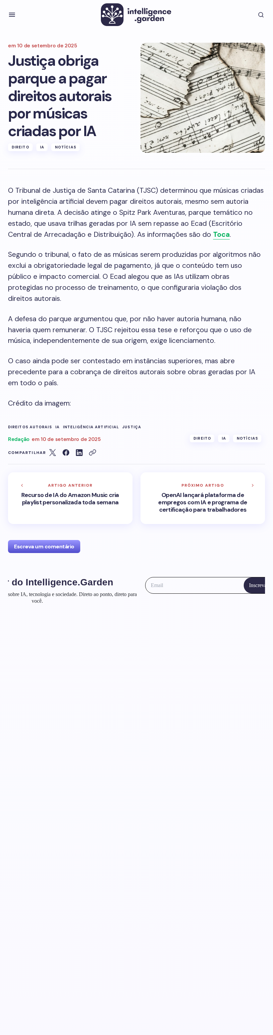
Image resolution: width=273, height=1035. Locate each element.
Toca (221, 234)
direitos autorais (30, 427)
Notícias (65, 147)
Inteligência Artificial (91, 427)
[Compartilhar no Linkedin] (79, 452)
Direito (20, 147)
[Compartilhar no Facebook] (66, 452)
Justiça (131, 427)
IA (42, 147)
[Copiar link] (92, 452)
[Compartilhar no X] (52, 452)
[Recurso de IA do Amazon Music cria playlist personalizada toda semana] (70, 498)
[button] (12, 15)
